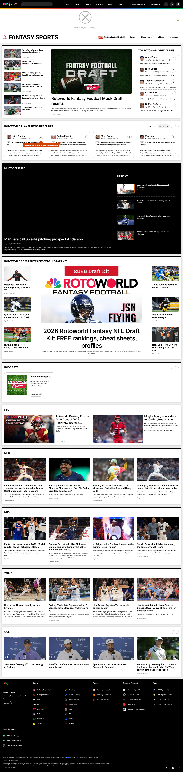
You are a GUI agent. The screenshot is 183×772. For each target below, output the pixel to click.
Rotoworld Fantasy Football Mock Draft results (87, 101)
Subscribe (7, 703)
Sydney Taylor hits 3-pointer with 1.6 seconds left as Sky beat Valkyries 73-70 (69, 608)
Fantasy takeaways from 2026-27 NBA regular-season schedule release (24, 545)
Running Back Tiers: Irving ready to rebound (16, 346)
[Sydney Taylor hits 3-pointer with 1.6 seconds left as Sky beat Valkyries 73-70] (69, 589)
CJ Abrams (151, 92)
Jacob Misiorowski (155, 80)
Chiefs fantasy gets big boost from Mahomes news (33, 74)
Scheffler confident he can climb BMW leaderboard (69, 665)
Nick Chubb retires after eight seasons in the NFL (157, 75)
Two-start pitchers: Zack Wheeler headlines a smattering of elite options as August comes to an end (33, 51)
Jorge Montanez (9, 500)
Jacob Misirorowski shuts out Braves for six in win (158, 87)
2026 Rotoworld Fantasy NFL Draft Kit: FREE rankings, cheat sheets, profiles (91, 338)
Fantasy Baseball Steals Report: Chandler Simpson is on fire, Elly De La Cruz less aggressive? (69, 488)
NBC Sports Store (35, 757)
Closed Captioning (20, 757)
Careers (11, 757)
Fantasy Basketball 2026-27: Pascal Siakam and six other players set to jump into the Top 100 (67, 547)
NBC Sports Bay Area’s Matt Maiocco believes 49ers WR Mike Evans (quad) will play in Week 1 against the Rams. (113, 144)
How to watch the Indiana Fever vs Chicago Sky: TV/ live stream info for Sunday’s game (156, 608)
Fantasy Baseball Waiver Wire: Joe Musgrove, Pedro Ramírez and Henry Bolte (112, 488)
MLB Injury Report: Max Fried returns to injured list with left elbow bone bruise (157, 487)
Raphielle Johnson (9, 559)
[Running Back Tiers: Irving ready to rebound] (17, 334)
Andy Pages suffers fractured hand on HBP (155, 64)
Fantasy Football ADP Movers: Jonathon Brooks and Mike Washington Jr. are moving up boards (33, 85)
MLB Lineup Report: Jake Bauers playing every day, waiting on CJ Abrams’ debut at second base (34, 97)
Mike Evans (107, 136)
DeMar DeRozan (153, 104)
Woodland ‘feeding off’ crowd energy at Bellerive (23, 665)
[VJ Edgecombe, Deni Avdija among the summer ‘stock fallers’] (113, 528)
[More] (166, 4)
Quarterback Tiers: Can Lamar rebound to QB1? (16, 316)
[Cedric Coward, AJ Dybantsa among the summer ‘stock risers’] (158, 528)
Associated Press (54, 620)
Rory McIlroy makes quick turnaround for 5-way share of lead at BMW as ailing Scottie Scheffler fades (156, 667)
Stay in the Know (9, 692)
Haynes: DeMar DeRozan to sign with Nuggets (156, 111)
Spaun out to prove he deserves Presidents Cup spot (109, 665)
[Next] (177, 126)
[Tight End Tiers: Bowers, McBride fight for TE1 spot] (165, 334)
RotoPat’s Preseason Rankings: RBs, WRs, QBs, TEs (17, 287)
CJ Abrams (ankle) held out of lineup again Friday (157, 99)
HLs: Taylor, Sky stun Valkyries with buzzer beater (111, 606)
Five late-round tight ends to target (163, 316)
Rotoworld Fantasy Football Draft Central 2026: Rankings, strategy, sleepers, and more (73, 419)
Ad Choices (51, 757)
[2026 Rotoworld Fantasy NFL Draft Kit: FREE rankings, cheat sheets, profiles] (91, 294)
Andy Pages (151, 57)
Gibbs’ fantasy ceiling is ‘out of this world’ (164, 286)
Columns (174, 37)
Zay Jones (150, 136)
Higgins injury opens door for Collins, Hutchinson (160, 418)
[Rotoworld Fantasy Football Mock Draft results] (91, 71)
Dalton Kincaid (64, 136)
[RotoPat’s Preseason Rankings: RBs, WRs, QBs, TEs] (17, 274)
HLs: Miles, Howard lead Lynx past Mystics (22, 606)
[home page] (10, 4)
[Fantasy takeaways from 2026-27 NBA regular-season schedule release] (25, 528)
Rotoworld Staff (60, 442)
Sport (132, 37)
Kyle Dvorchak (26, 91)
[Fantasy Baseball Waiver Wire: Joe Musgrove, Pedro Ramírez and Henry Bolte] (113, 470)
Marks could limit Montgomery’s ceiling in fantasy (31, 62)
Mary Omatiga (141, 618)
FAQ (28, 757)
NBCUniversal (14, 760)
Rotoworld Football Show (40, 376)
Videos (161, 37)
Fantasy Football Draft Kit (112, 37)
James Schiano (53, 498)
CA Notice (84, 757)
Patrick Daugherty (9, 293)
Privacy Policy (60, 757)
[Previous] (172, 126)
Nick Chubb (151, 68)
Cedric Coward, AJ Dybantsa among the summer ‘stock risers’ (156, 545)
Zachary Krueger (56, 114)
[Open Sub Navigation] (70, 4)
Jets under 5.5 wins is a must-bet (32, 108)
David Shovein (26, 57)
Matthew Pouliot (97, 500)
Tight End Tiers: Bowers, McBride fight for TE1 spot (164, 347)
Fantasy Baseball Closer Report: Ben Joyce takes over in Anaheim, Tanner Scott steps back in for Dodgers (23, 488)
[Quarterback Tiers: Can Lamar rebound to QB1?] (17, 304)
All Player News (163, 126)
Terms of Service (93, 757)
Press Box (44, 757)
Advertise (5, 757)
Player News (146, 37)
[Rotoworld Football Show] (17, 385)
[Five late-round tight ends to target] (165, 304)
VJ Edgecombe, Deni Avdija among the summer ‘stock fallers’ (113, 545)
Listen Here (34, 394)
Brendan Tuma (26, 103)
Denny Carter (156, 321)
